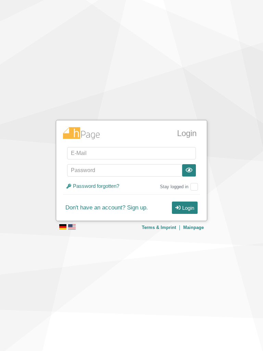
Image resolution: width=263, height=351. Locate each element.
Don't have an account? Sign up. (106, 207)
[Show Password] (189, 170)
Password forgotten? (96, 186)
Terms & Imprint (159, 227)
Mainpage (193, 227)
